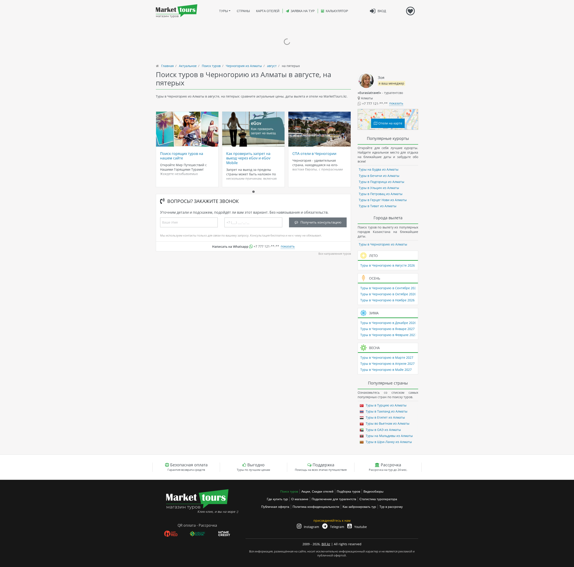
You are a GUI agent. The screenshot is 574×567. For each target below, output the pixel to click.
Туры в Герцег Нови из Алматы (383, 200)
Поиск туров (289, 491)
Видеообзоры (373, 491)
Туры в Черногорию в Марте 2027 (386, 357)
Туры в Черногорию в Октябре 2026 (388, 294)
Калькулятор (337, 11)
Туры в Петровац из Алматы (380, 194)
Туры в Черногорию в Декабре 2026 (388, 323)
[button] (253, 191)
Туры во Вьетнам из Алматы (387, 423)
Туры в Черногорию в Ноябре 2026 (387, 300)
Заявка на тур (303, 11)
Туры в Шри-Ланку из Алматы (388, 442)
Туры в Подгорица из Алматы (381, 182)
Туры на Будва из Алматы (378, 169)
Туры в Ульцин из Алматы (379, 188)
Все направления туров (334, 254)
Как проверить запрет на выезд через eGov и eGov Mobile (248, 158)
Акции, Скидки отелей (317, 491)
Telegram (336, 527)
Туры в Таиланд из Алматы (386, 411)
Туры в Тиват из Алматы (377, 206)
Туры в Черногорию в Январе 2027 (387, 329)
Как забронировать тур (359, 506)
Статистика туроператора (378, 499)
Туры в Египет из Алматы (385, 417)
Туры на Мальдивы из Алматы (389, 436)
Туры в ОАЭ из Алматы (383, 430)
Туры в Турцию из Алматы (386, 405)
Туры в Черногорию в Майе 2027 (386, 369)
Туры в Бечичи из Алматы (379, 176)
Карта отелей (267, 11)
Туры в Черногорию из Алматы (383, 244)
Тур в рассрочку (391, 506)
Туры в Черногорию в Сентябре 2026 (389, 288)
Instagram (311, 527)
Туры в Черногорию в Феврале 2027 (388, 335)
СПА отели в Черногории (314, 153)
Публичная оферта (275, 506)
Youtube (360, 527)
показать (288, 246)
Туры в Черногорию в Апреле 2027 (387, 363)
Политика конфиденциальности (316, 506)
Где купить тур (277, 499)
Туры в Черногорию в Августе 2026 (387, 265)
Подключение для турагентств (334, 499)
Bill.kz (326, 544)
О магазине (299, 499)
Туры (223, 11)
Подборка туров (348, 491)
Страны (243, 11)
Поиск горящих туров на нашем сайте (181, 156)
